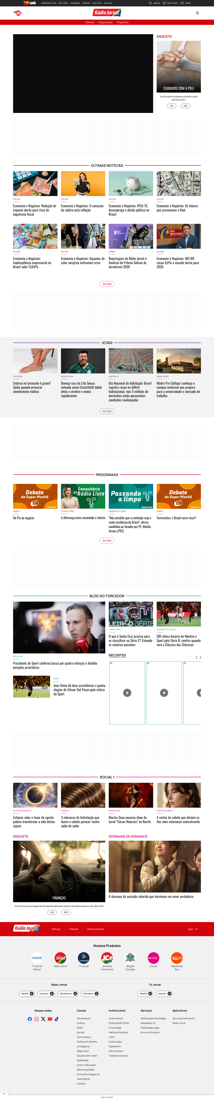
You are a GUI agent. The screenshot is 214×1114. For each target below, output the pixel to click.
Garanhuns (68, 993)
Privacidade (115, 1027)
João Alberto (83, 1079)
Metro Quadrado (85, 1069)
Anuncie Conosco (150, 1032)
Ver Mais (107, 284)
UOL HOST (63, 3)
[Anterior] (196, 657)
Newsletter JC (148, 1023)
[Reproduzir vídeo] (127, 692)
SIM (171, 106)
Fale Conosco (116, 1051)
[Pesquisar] (197, 13)
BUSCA (157, 3)
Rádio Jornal (179, 1023)
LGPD (112, 1037)
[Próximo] (200, 657)
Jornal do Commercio (184, 1018)
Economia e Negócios (88, 1074)
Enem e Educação (86, 1065)
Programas (123, 22)
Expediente (115, 1046)
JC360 (107, 342)
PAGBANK (75, 3)
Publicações (115, 1041)
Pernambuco (84, 1018)
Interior (164, 993)
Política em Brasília (87, 1041)
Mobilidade (82, 1060)
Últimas (90, 22)
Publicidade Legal (150, 1027)
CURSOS (86, 3)
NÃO (185, 106)
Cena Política (84, 1037)
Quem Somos (116, 1018)
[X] (43, 1019)
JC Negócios (83, 1046)
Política (81, 1023)
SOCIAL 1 (107, 777)
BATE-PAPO (172, 3)
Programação (105, 22)
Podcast (73, 929)
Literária (81, 1083)
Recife (26, 993)
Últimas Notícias (95, 929)
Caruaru (46, 993)
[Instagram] (36, 1019)
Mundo (80, 1032)
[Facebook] (30, 1019)
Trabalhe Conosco (118, 1055)
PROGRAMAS (107, 474)
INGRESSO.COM (48, 3)
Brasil (80, 1027)
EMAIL (188, 3)
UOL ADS (108, 3)
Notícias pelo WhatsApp (153, 1018)
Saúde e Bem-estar (87, 1055)
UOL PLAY (97, 3)
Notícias (56, 929)
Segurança (83, 1051)
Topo (190, 929)
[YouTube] (50, 1019)
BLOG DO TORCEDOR (107, 595)
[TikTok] (56, 1019)
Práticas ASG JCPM (119, 1023)
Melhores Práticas (118, 1032)
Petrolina (90, 993)
